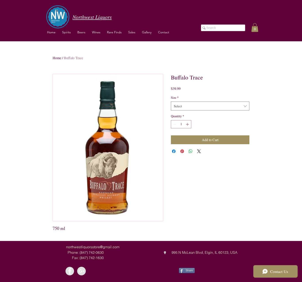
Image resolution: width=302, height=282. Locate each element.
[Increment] (188, 124)
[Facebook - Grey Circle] (69, 271)
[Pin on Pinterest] (182, 151)
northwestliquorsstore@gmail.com (92, 247)
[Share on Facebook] (173, 151)
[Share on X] (199, 151)
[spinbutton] (181, 124)
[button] (96, 32)
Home (57, 57)
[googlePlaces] (165, 253)
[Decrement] (174, 124)
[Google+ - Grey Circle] (81, 271)
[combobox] (210, 106)
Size (175, 97)
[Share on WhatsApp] (190, 151)
